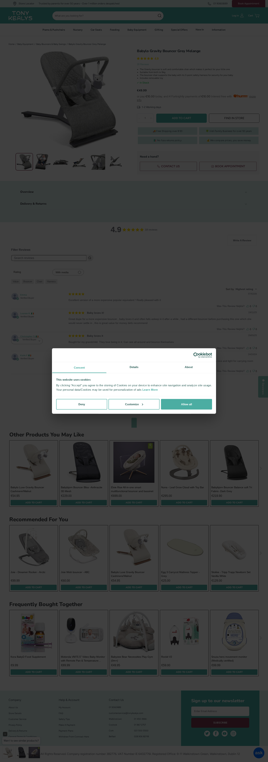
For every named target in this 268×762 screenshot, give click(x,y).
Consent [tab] (79, 367)
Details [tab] (134, 367)
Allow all (186, 404)
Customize (132, 404)
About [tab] (189, 367)
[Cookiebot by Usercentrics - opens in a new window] (196, 355)
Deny (81, 404)
